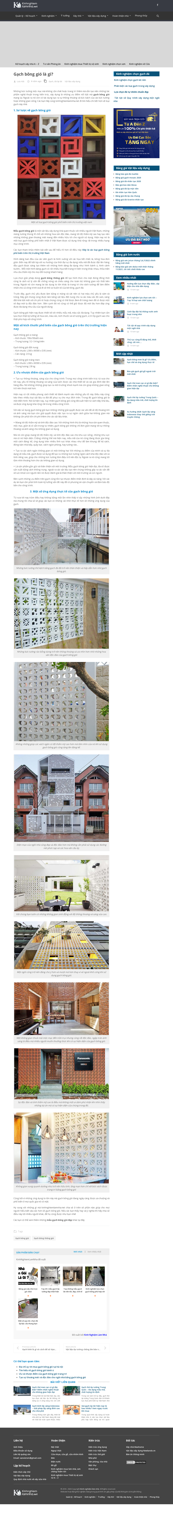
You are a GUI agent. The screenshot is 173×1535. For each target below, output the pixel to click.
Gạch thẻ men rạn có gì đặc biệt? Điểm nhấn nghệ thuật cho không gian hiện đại (45, 1389)
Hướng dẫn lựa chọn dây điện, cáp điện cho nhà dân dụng (143, 285)
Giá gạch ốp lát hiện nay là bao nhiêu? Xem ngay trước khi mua (94, 1408)
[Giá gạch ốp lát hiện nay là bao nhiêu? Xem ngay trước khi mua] (71, 1413)
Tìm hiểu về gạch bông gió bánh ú (36, 1370)
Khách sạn (93, 1469)
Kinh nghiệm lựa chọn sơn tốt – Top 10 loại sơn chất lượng (142, 299)
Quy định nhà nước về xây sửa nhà (30, 1479)
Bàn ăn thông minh (135, 1454)
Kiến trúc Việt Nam (98, 1450)
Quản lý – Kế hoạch (74, 1497)
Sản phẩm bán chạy (27, 1252)
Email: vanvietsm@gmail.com (27, 1458)
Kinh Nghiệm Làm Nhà (95, 1334)
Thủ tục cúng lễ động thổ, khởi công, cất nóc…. (141, 341)
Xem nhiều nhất (94, 1252)
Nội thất (55, 1447)
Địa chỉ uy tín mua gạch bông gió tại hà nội (41, 1366)
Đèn (53, 1458)
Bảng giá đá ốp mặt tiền (127, 188)
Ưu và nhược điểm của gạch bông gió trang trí (43, 1373)
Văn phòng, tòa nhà (98, 1461)
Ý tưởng (65, 15)
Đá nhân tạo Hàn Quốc (126, 192)
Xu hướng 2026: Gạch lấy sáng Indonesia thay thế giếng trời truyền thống (141, 414)
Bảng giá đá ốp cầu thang (128, 196)
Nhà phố (93, 1458)
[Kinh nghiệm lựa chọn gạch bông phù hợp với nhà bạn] (95, 1276)
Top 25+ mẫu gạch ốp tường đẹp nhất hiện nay (50, 1291)
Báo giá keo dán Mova (126, 185)
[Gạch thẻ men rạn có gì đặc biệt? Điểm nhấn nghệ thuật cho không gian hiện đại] (22, 1394)
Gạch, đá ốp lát (55, 81)
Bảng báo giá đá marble (127, 174)
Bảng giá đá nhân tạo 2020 (128, 181)
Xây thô (110, 1497)
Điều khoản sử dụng (23, 1450)
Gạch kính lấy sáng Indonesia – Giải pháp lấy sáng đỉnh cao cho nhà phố (46, 1408)
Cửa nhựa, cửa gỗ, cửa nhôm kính (67, 1454)
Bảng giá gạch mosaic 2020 (128, 177)
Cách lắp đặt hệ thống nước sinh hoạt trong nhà (142, 313)
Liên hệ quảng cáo (22, 1454)
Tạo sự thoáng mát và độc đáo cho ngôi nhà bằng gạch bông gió (52, 1377)
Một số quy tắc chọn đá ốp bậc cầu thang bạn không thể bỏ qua (28, 1323)
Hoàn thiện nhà (140, 1497)
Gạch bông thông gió (44, 1238)
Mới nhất (78, 1252)
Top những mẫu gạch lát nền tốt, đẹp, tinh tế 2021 (72, 1291)
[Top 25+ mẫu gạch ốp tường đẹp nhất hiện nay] (50, 1276)
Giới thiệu (18, 1447)
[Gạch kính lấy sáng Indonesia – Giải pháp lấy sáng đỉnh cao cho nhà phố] (22, 1413)
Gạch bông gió (22, 1238)
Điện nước (56, 1461)
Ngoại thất (56, 1450)
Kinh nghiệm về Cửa (139, 63)
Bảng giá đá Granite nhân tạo (130, 199)
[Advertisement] (86, 40)
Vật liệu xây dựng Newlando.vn (140, 1450)
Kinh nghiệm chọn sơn (114, 63)
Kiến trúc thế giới (97, 1454)
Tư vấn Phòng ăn (52, 63)
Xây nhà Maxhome (135, 1447)
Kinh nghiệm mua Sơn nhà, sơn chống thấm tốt (66, 1470)
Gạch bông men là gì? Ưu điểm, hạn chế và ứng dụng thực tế (142, 361)
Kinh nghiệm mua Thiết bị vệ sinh (81, 63)
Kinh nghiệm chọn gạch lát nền (130, 79)
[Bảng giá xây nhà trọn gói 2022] (28, 1276)
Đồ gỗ (54, 1465)
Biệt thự (92, 1465)
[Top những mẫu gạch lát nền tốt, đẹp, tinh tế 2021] (72, 1276)
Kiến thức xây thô (22, 1472)
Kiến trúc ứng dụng (98, 1447)
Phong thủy (141, 15)
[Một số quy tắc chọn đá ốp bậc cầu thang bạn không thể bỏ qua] (28, 1308)
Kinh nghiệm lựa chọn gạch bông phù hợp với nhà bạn (95, 1291)
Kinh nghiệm (90, 1497)
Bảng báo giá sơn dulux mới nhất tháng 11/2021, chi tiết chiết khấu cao (134, 268)
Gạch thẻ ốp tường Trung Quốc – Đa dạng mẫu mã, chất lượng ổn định (93, 1389)
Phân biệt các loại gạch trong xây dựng (134, 85)
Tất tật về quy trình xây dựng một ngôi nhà (141, 326)
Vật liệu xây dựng (72, 81)
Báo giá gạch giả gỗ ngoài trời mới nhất (141, 372)
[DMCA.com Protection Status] (136, 1462)
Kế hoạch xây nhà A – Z (27, 63)
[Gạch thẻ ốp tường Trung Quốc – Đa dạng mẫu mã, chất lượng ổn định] (71, 1394)
